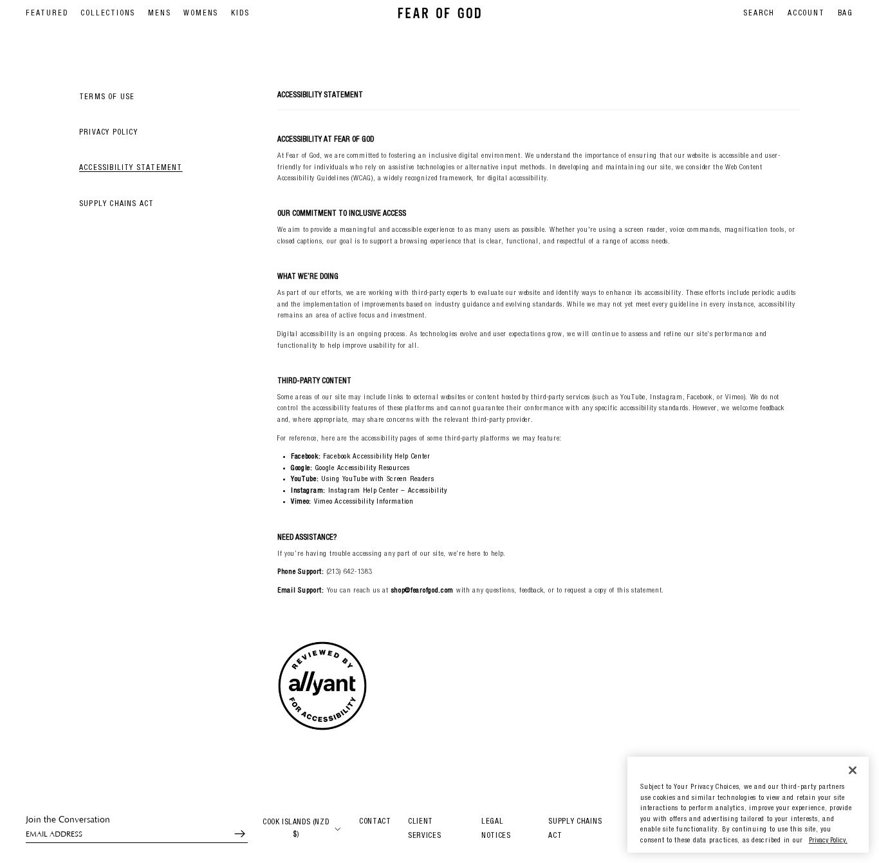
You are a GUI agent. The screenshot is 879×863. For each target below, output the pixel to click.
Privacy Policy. (828, 840)
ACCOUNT (806, 13)
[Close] (852, 770)
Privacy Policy (108, 133)
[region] (748, 805)
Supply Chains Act (116, 204)
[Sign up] (234, 834)
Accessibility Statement (131, 169)
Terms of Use (106, 97)
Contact (375, 822)
